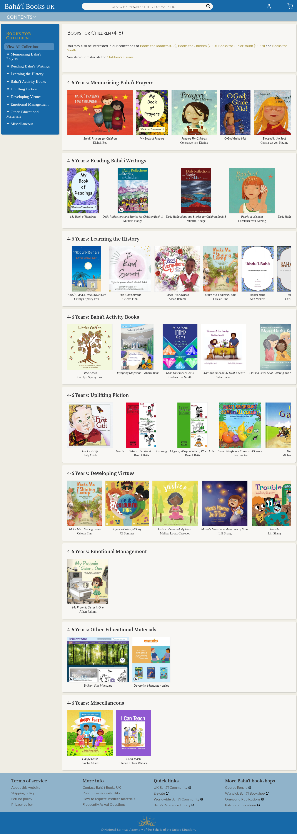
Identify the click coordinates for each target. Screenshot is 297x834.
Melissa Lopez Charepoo (175, 533)
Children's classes (120, 56)
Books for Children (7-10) (197, 45)
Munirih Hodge (132, 220)
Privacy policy (22, 804)
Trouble (274, 529)
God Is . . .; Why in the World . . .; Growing (141, 451)
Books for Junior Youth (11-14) (241, 45)
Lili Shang (224, 533)
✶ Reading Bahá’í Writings (28, 66)
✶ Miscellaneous (19, 124)
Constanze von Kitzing (194, 142)
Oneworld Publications (243, 799)
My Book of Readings (83, 216)
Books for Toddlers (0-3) (158, 45)
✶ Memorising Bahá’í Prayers (23, 56)
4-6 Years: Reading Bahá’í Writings (106, 160)
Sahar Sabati (223, 377)
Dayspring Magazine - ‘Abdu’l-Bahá (137, 372)
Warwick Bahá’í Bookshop (245, 793)
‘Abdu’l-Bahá (257, 294)
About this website (25, 787)
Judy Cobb (90, 455)
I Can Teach (133, 758)
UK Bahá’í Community (171, 787)
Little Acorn (90, 372)
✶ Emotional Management (27, 104)
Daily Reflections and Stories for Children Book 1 (133, 216)
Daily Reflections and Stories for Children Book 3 (196, 216)
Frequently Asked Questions (104, 804)
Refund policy (21, 798)
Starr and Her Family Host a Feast (224, 372)
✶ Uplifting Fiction (21, 89)
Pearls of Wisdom (252, 216)
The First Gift (90, 451)
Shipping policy (23, 793)
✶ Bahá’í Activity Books (26, 81)
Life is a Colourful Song (127, 529)
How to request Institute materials (109, 798)
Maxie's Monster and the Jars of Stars (225, 529)
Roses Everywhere (177, 294)
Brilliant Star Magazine (98, 685)
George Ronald (236, 787)
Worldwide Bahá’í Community (177, 799)
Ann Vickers (257, 299)
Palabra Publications (241, 805)
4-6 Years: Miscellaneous (95, 702)
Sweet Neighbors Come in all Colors (240, 451)
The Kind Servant (130, 294)
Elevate (160, 793)
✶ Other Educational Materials (22, 114)
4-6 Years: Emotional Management (107, 551)
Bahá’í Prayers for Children (100, 138)
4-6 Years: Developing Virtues (101, 473)
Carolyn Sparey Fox (86, 299)
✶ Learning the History (24, 74)
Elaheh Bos (100, 142)
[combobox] (147, 6)
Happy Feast (90, 758)
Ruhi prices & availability (101, 793)
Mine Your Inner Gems (180, 372)
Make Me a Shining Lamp (220, 294)
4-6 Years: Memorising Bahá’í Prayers (110, 82)
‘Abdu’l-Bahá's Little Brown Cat (86, 294)
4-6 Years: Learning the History (103, 238)
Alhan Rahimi (177, 299)
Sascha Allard (90, 763)
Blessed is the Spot (274, 138)
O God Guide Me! (235, 138)
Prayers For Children (194, 138)
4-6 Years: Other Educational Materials (111, 629)
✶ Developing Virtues (23, 96)
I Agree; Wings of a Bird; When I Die (192, 451)
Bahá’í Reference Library (172, 805)
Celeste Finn (130, 299)
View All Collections (22, 46)
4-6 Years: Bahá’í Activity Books (103, 316)
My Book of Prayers (152, 138)
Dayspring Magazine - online (151, 685)
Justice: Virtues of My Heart (175, 529)
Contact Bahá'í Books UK (102, 787)
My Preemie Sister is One (88, 607)
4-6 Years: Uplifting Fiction (98, 395)
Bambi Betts (141, 455)
